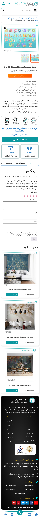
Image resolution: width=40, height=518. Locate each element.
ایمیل (35, 221)
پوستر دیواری (31, 18)
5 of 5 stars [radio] (24, 195)
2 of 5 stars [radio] (33, 195)
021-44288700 (29, 490)
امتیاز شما (33, 192)
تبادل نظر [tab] (33, 163)
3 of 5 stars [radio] (30, 195)
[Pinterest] (18, 503)
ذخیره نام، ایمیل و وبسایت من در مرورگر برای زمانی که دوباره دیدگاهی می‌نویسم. (21, 234)
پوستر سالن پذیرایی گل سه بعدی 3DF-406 (20, 337)
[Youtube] (14, 503)
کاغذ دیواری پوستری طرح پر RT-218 (20, 385)
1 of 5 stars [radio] (36, 195)
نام (36, 213)
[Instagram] (36, 503)
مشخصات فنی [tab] (20, 163)
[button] (35, 10)
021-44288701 (10, 490)
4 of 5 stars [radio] (27, 195)
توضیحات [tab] (9, 163)
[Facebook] (31, 503)
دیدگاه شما (32, 199)
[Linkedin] (27, 503)
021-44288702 (20, 494)
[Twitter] (23, 503)
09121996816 (29, 486)
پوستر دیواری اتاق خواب (21, 18)
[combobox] (18, 10)
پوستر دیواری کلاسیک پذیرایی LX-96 (20, 289)
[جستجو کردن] (3, 10)
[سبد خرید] (9, 3)
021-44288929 (11, 486)
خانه (37, 18)
